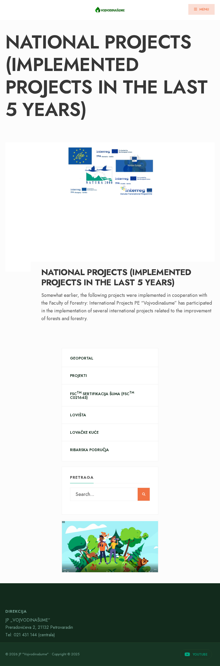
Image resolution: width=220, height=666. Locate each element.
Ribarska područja (89, 449)
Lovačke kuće (84, 432)
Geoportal (81, 358)
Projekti (78, 375)
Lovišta (78, 415)
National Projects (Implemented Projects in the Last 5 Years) (116, 277)
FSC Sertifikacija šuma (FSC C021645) (102, 395)
